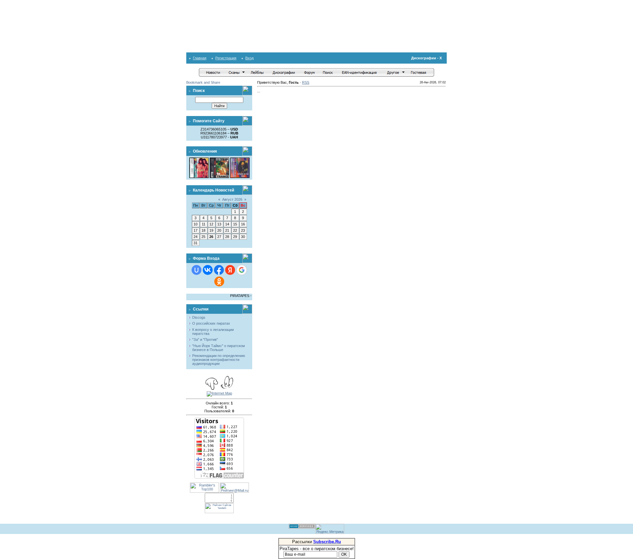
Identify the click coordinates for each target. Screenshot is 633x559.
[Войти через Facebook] (219, 270)
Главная (199, 58)
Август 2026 (232, 199)
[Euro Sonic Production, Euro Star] (199, 160)
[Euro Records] (240, 160)
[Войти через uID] (196, 270)
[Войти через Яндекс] (230, 270)
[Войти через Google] (241, 270)
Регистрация (225, 58)
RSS (305, 82)
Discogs (198, 317)
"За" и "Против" (205, 339)
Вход (249, 58)
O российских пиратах (211, 323)
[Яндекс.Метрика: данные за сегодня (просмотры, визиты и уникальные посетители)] (329, 529)
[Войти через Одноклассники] (219, 281)
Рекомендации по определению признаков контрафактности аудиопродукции (218, 360)
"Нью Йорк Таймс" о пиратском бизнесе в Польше (218, 348)
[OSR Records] (219, 160)
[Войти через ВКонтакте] (208, 270)
